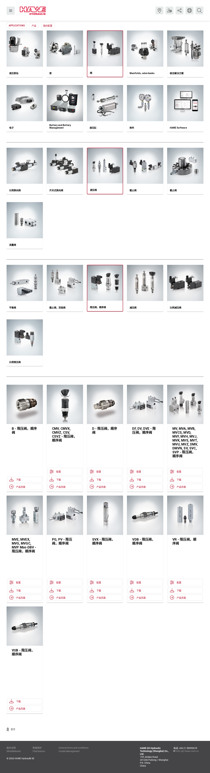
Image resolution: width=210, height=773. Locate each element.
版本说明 (11, 748)
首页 (13, 729)
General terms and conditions (73, 748)
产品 (34, 25)
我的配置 (47, 25)
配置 (58, 471)
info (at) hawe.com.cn (187, 751)
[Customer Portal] (169, 13)
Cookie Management (69, 751)
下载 (18, 479)
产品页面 (20, 487)
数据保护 (37, 748)
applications (17, 25)
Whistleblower (14, 751)
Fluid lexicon (39, 751)
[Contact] (159, 13)
